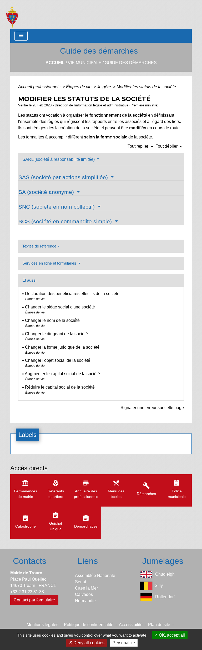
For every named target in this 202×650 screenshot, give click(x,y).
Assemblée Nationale (95, 575)
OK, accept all (171, 635)
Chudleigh (165, 574)
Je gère (104, 87)
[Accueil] (12, 14)
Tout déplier (170, 146)
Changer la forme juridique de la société (62, 347)
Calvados (84, 594)
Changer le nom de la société (52, 320)
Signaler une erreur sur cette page (152, 407)
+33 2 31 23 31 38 (27, 592)
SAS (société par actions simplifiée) (63, 177)
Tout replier (141, 146)
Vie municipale (85, 62)
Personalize (124, 643)
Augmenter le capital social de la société (62, 374)
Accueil (55, 62)
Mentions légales (42, 624)
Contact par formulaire (34, 600)
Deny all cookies (88, 643)
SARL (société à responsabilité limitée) (59, 159)
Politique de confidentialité (88, 624)
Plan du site (159, 624)
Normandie (85, 601)
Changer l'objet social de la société (57, 360)
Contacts (29, 561)
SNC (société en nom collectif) (57, 207)
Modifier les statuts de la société (146, 87)
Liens (88, 561)
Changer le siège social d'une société (60, 307)
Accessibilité (131, 624)
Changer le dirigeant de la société (56, 334)
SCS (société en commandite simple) (65, 221)
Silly (159, 585)
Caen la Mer (86, 588)
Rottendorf (165, 597)
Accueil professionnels (40, 87)
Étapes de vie (79, 87)
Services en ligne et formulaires (49, 263)
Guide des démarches (131, 62)
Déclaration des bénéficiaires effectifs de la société (72, 293)
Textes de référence (39, 246)
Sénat (80, 582)
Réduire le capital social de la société (60, 387)
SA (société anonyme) (46, 192)
